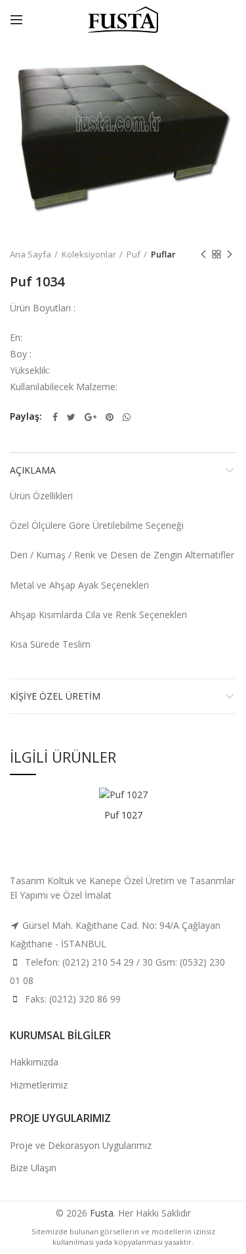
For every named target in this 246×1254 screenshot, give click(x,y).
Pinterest (109, 417)
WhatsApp (126, 417)
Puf (133, 254)
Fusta (101, 1213)
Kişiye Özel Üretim (55, 696)
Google (90, 417)
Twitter (71, 417)
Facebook (55, 417)
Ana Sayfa (30, 254)
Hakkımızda (34, 1062)
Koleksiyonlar (89, 254)
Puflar (163, 254)
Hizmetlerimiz (39, 1085)
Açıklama (33, 470)
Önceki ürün (203, 254)
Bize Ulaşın (33, 1167)
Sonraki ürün (229, 254)
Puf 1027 (123, 815)
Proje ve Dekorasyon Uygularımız (81, 1145)
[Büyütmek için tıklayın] (33, 205)
